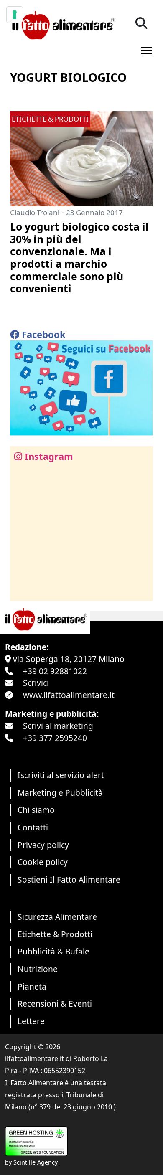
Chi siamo (36, 809)
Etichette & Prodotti (55, 934)
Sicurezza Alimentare (57, 916)
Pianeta (32, 986)
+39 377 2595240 (55, 738)
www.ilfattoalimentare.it (69, 694)
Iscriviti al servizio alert (61, 775)
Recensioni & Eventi (55, 1003)
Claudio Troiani (34, 212)
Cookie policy (43, 862)
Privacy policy (43, 844)
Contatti (33, 827)
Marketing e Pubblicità (60, 792)
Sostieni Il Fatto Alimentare (69, 879)
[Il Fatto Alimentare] (62, 24)
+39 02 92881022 (55, 671)
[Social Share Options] (22, 590)
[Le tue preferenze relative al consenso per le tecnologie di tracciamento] (15, 15)
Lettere (31, 1021)
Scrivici (36, 682)
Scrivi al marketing (58, 725)
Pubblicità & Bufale (53, 951)
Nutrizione (38, 969)
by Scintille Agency (31, 1162)
